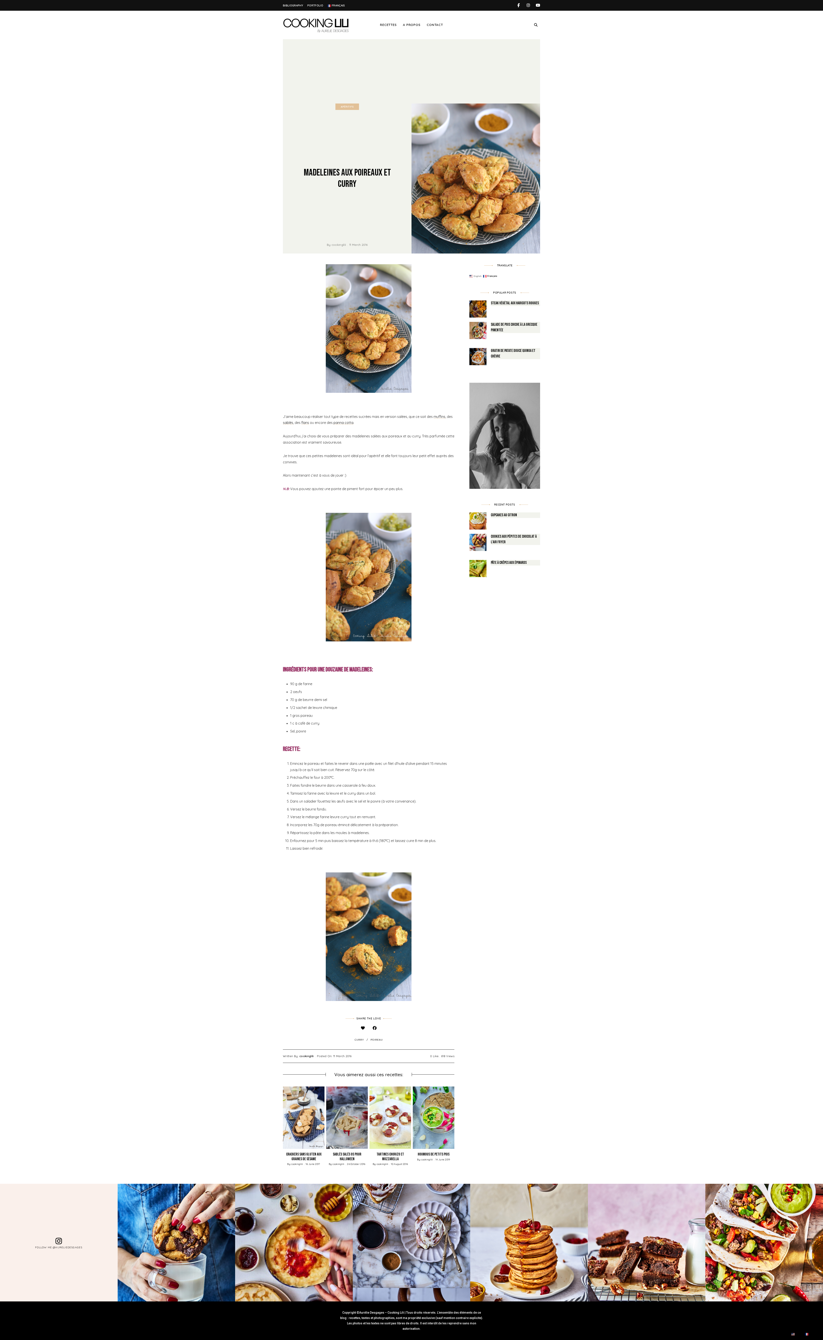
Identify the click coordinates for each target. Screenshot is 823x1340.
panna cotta (343, 422)
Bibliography (293, 5)
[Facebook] (374, 1028)
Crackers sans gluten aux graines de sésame (303, 1156)
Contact (435, 25)
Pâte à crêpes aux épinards (509, 562)
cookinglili (339, 244)
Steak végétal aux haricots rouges (515, 303)
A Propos (411, 25)
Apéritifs (347, 106)
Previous (283, 1117)
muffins (439, 416)
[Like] (363, 1028)
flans (305, 422)
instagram (528, 5)
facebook (518, 5)
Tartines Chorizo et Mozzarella (390, 1156)
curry (359, 1039)
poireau (377, 1039)
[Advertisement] (411, 71)
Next (454, 1117)
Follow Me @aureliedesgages (58, 1247)
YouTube (538, 5)
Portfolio (315, 5)
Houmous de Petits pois (433, 1154)
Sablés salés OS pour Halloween (347, 1156)
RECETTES (388, 25)
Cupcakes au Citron (504, 515)
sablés (288, 422)
